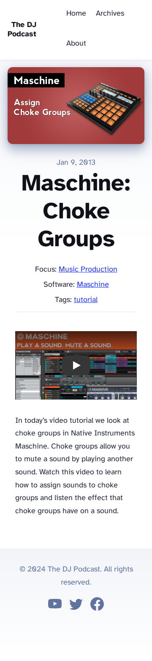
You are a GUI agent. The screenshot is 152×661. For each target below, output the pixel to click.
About (76, 44)
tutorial (86, 300)
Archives (110, 14)
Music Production (88, 270)
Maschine (93, 285)
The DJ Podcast (22, 29)
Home (76, 14)
